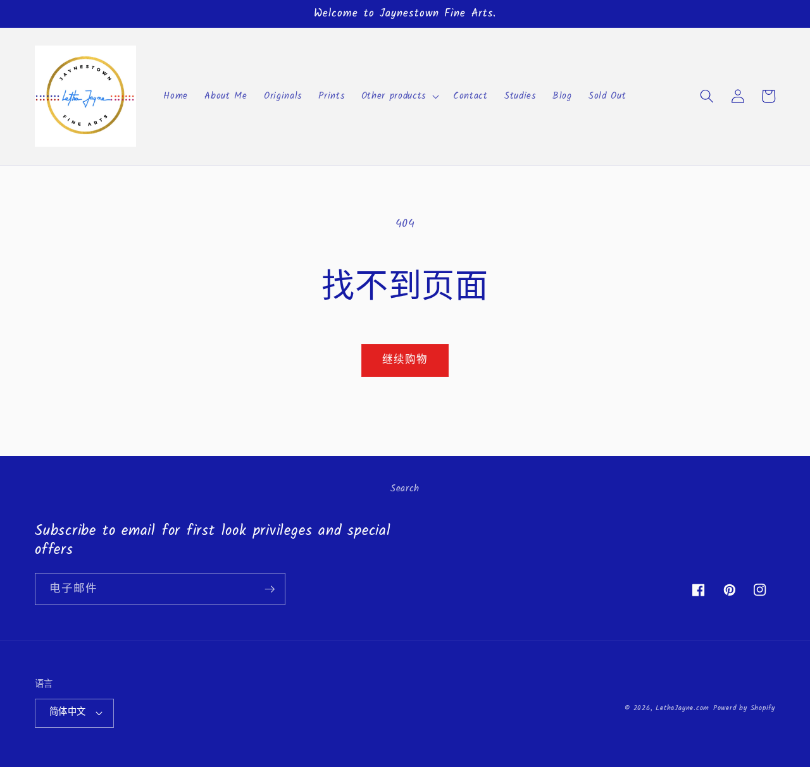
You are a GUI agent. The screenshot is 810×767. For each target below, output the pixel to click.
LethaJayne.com (682, 708)
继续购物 (405, 360)
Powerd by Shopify (744, 708)
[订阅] (269, 589)
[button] (399, 96)
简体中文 (67, 712)
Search (405, 488)
